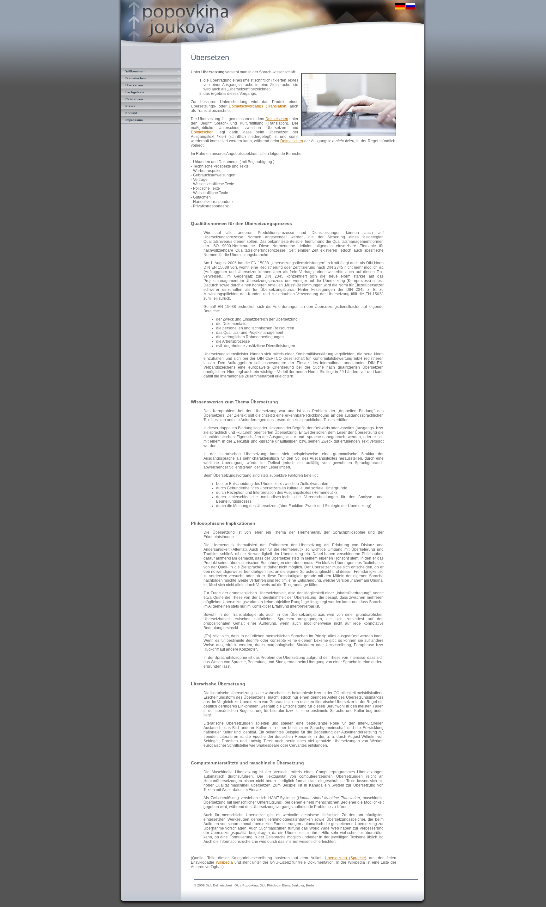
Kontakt (131, 113)
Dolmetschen (135, 78)
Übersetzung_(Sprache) (345, 858)
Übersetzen (134, 85)
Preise (130, 106)
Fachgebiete (134, 92)
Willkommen (134, 71)
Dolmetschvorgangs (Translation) (258, 106)
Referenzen (134, 99)
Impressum (134, 120)
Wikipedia (224, 862)
